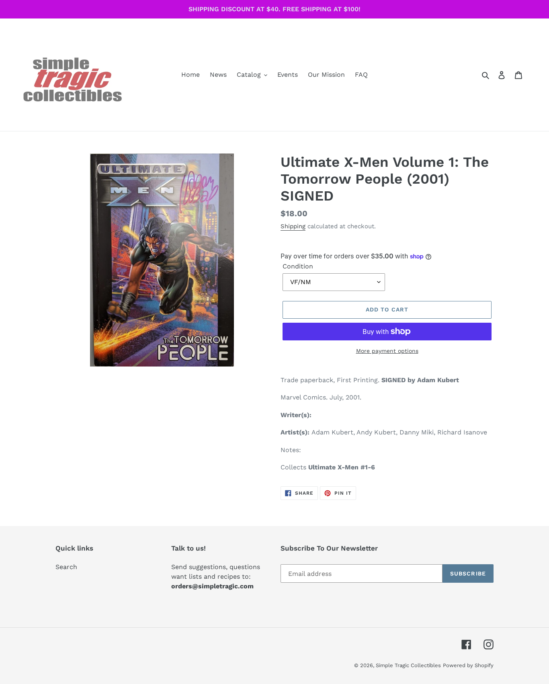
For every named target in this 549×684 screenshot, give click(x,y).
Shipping (293, 226)
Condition (298, 266)
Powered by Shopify (468, 665)
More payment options (387, 351)
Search (66, 567)
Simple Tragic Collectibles (408, 665)
